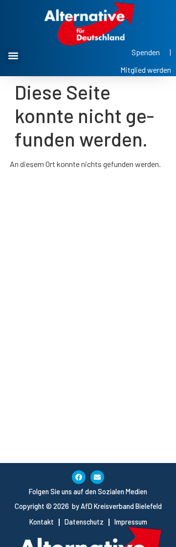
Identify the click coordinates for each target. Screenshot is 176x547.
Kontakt (41, 522)
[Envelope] (97, 477)
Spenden (146, 52)
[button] (13, 56)
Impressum (130, 522)
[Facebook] (79, 477)
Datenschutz (84, 522)
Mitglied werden (145, 69)
